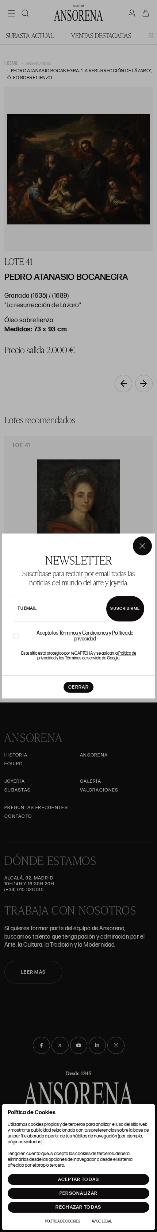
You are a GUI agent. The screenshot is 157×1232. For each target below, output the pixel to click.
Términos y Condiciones (83, 633)
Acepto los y (85, 636)
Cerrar (78, 687)
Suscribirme (125, 608)
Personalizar (79, 1193)
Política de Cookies (62, 1221)
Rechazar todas (78, 1207)
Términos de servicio (83, 658)
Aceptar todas (78, 1179)
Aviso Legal (102, 1221)
